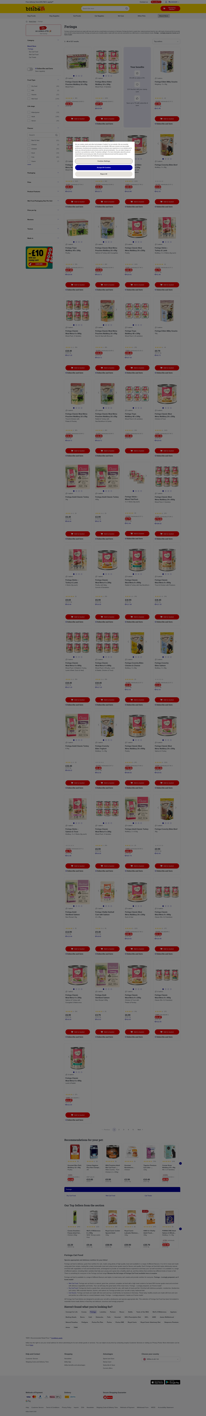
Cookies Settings (104, 161)
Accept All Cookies (104, 167)
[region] (104, 160)
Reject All (103, 174)
